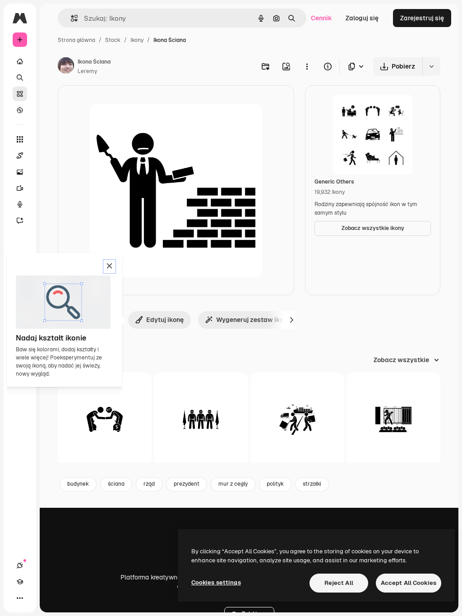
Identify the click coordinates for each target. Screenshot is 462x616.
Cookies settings (216, 582)
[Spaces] (20, 155)
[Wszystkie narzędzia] (20, 139)
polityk (275, 483)
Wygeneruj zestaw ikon (251, 320)
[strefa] (297, 419)
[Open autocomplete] (70, 18)
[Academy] (20, 582)
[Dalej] (291, 319)
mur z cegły (233, 483)
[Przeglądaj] (20, 110)
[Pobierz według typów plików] (356, 66)
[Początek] (20, 61)
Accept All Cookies (408, 583)
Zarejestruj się (422, 18)
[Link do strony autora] (66, 66)
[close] (109, 266)
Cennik (321, 18)
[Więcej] (20, 598)
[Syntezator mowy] (20, 204)
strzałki (312, 483)
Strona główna (76, 40)
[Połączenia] (20, 565)
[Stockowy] (20, 94)
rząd (149, 483)
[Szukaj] (20, 77)
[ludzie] (105, 419)
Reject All (338, 583)
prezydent (186, 483)
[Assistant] (20, 220)
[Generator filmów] (20, 188)
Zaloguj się (362, 18)
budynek (78, 483)
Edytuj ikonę (165, 320)
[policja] (201, 419)
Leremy (87, 71)
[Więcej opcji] (307, 66)
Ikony (136, 40)
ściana (116, 483)
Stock (112, 40)
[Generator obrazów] (20, 172)
